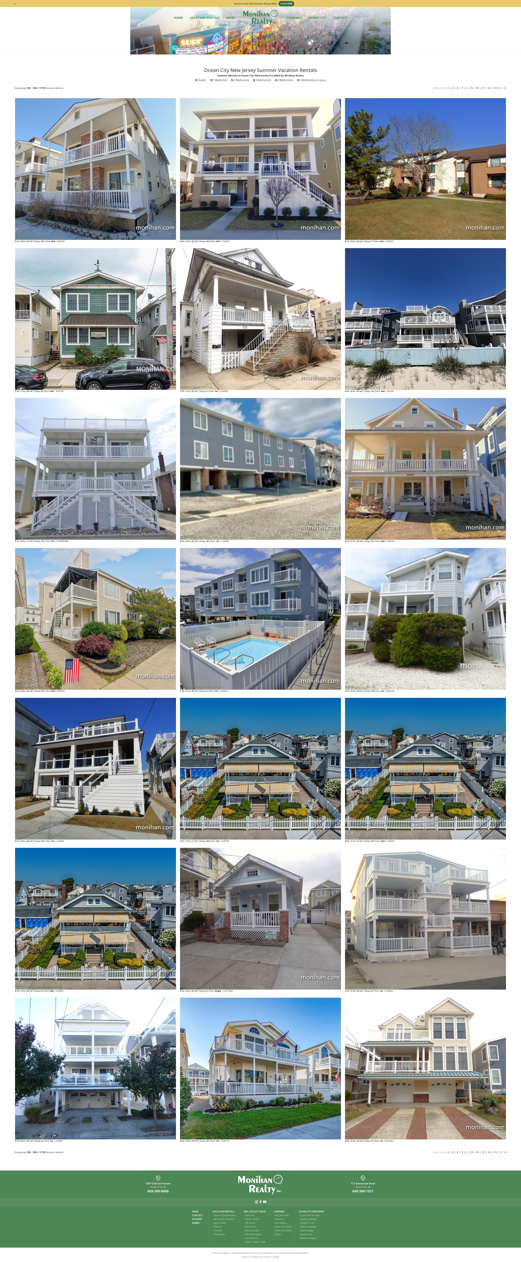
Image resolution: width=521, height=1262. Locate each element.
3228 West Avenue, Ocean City (360, 687)
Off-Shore (250, 1222)
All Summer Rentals (224, 1219)
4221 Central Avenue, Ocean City (361, 1136)
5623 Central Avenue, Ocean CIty (361, 387)
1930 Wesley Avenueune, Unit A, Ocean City (202, 836)
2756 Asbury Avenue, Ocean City (31, 687)
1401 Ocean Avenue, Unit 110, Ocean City (200, 687)
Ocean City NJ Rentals (225, 1215)
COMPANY (294, 17)
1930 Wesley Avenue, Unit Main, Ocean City (367, 836)
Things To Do (307, 1222)
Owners (218, 1226)
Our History (281, 1222)
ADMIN (195, 1222)
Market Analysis (253, 1234)
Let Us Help (220, 1222)
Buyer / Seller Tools (255, 1241)
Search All (250, 1226)
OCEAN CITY (317, 17)
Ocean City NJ (252, 1219)
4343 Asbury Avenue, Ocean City (196, 1136)
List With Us (251, 1238)
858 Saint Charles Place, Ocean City (362, 537)
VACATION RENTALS (204, 17)
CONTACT (340, 17)
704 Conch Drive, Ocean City (194, 537)
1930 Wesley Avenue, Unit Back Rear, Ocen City (39, 986)
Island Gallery (307, 1230)
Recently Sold (252, 1230)
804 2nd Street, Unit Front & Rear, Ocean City (202, 986)
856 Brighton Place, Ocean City (30, 537)
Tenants (218, 1230)
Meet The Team (283, 1226)
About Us (279, 1219)
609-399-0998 (158, 1191)
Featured (249, 1215)
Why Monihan (282, 1215)
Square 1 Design (271, 1256)
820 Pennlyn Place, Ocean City (30, 1136)
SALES (230, 17)
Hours (278, 1234)
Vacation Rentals (308, 1219)
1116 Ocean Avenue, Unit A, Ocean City (34, 836)
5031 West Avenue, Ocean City (30, 237)
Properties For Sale (310, 1215)
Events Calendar (308, 1226)
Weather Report (308, 1238)
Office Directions (283, 1230)
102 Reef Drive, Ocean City (358, 237)
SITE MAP (197, 1219)
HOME (178, 17)
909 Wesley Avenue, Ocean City (195, 237)
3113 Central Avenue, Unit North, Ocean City (367, 986)
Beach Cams (306, 1234)
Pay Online (219, 1234)
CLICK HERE (286, 3)
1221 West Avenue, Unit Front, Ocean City (36, 387)
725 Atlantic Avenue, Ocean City (196, 387)
